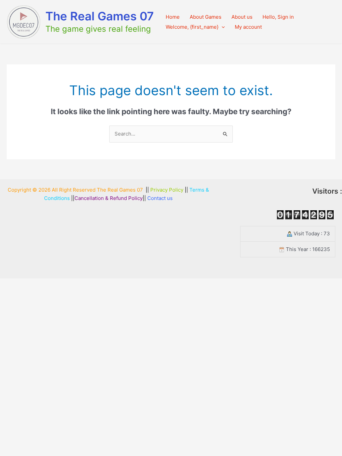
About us (241, 17)
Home (173, 17)
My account (248, 27)
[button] (221, 27)
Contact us (160, 198)
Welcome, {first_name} (192, 27)
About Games (205, 17)
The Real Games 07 (99, 16)
